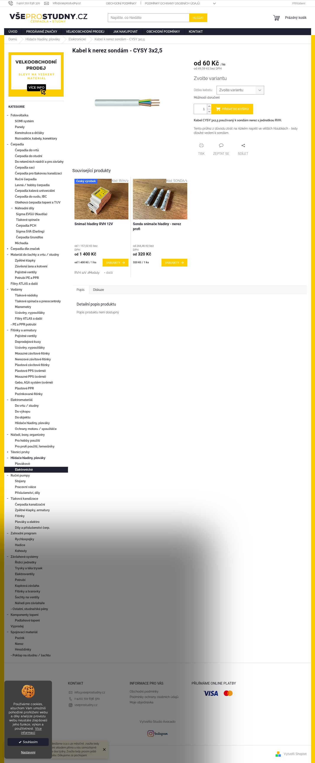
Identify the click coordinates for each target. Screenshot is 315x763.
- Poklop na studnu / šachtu (31, 655)
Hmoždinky (23, 649)
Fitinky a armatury (24, 330)
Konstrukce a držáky (29, 133)
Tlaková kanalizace (24, 498)
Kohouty (21, 551)
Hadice (20, 545)
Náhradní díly (24, 208)
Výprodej (17, 626)
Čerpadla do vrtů (27, 150)
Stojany (20, 481)
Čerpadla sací (25, 167)
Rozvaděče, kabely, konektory (36, 138)
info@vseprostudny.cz (89, 692)
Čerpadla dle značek (25, 249)
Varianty (113, 262)
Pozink (19, 638)
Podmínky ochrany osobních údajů (172, 3)
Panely (20, 127)
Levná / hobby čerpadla (32, 185)
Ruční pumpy (20, 475)
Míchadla (21, 243)
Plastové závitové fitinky (32, 365)
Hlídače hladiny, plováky (32, 423)
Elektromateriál (21, 400)
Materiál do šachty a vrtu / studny (35, 254)
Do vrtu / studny (27, 405)
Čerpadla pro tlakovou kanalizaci (38, 173)
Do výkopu (22, 411)
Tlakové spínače (27, 219)
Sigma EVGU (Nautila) (31, 214)
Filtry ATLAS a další (24, 283)
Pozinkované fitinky (29, 394)
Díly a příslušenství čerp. (32, 527)
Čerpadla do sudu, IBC (31, 196)
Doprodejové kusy (28, 341)
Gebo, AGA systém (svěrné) (34, 382)
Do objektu (23, 417)
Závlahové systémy (24, 556)
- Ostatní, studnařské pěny (29, 609)
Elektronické (24, 469)
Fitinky (20, 516)
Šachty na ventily (27, 597)
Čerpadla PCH (26, 225)
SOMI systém (24, 121)
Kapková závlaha (27, 585)
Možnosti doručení (207, 97)
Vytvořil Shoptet (295, 754)
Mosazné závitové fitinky (32, 353)
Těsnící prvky (20, 452)
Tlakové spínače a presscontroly (38, 301)
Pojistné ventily (26, 272)
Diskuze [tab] (98, 289)
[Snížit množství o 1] (209, 111)
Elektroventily (25, 574)
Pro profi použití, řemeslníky (35, 446)
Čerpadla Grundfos (29, 237)
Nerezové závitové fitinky (33, 359)
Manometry (23, 307)
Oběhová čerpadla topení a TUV (37, 202)
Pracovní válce (25, 487)
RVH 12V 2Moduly (87, 272)
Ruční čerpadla (26, 179)
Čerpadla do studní (28, 156)
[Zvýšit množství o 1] (209, 106)
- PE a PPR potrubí (23, 324)
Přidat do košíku (235, 109)
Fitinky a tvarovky (27, 591)
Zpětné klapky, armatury (32, 510)
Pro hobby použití (27, 440)
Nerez (19, 644)
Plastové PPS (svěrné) (30, 371)
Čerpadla (17, 144)
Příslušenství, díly (27, 493)
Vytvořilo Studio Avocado (157, 721)
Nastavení (28, 752)
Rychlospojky (24, 539)
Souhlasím (30, 742)
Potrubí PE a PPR (27, 278)
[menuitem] (13, 31)
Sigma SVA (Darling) (30, 231)
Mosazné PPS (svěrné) (30, 376)
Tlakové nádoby (26, 295)
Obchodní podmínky (121, 3)
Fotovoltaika (19, 115)
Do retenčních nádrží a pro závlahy (39, 161)
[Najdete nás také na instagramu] (157, 733)
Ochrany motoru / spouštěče (36, 429)
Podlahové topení (27, 620)
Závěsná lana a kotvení (31, 266)
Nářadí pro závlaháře (30, 603)
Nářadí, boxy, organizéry (28, 434)
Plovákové (22, 463)
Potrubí (20, 580)
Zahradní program (23, 533)
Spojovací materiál (24, 632)
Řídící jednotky (25, 562)
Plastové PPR (24, 388)
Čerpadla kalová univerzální (35, 190)
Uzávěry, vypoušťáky (30, 312)
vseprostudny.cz (85, 705)
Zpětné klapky (25, 260)
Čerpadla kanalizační (30, 504)
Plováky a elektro (27, 522)
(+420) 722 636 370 (87, 698)
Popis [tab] (80, 289)
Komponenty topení (25, 615)
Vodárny (16, 289)
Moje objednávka (141, 702)
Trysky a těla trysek (28, 568)
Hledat (198, 18)
